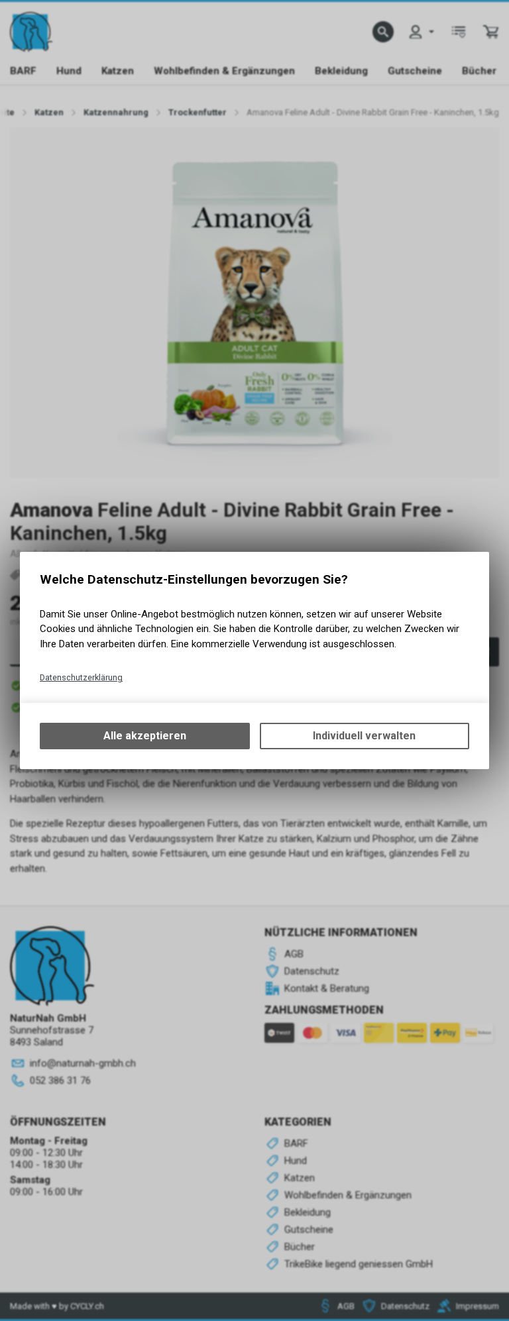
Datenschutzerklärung (81, 677)
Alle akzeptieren (144, 735)
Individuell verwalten (364, 735)
